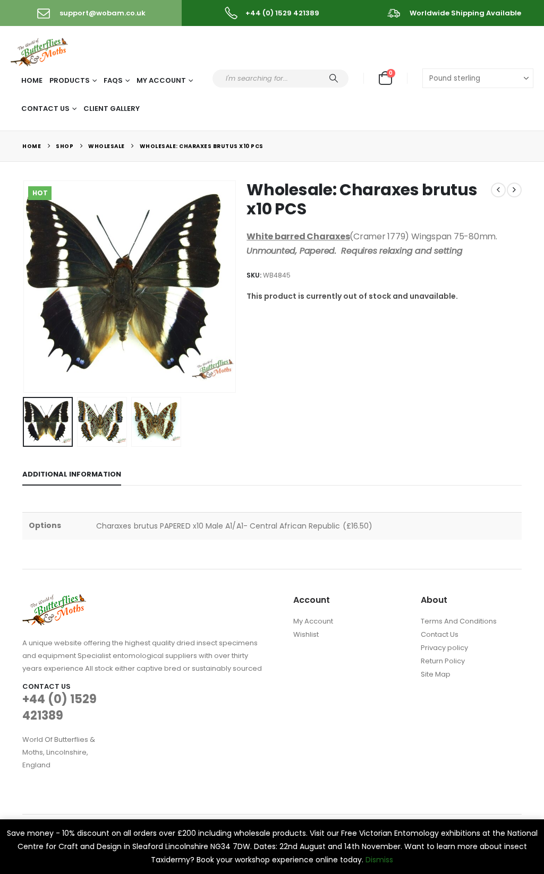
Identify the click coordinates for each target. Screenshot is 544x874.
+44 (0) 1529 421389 (59, 707)
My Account (161, 80)
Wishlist (306, 634)
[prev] (498, 190)
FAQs (113, 80)
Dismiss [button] (379, 859)
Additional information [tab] (71, 474)
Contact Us (45, 108)
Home (31, 80)
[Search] (333, 79)
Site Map (435, 674)
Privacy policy (444, 648)
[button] (25, 287)
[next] (514, 190)
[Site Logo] (40, 50)
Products (69, 80)
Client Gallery (111, 108)
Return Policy (443, 661)
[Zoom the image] (54, 600)
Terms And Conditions (459, 621)
